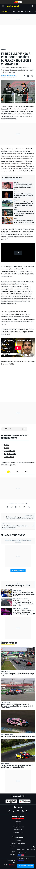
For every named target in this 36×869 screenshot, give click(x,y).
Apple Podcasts (9, 451)
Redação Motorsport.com (8, 75)
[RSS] (27, 811)
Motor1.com (18, 824)
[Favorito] (28, 76)
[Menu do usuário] (32, 6)
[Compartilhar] (24, 76)
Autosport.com (18, 829)
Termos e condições (12, 860)
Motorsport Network (15, 864)
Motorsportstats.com (18, 832)
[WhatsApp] (15, 507)
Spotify (6, 445)
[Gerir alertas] (29, 507)
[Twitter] (11, 507)
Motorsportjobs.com (18, 827)
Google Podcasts (10, 454)
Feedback (18, 840)
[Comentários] (32, 76)
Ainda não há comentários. (18, 541)
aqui (30, 462)
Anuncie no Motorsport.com (18, 843)
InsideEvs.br (18, 821)
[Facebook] (7, 507)
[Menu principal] (3, 6)
